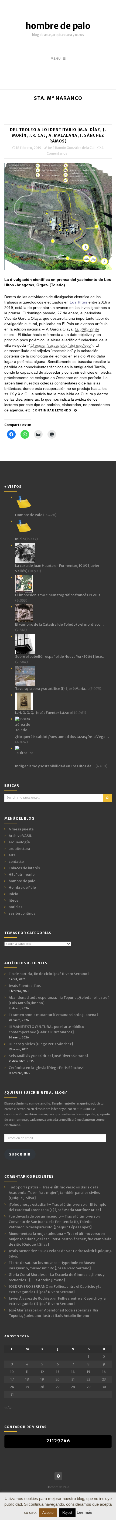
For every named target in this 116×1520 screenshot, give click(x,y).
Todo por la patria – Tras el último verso (42, 1187)
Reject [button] (67, 1513)
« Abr (8, 1407)
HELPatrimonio (22, 874)
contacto (16, 861)
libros (13, 900)
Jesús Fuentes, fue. (25, 985)
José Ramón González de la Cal (71, 148)
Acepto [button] (47, 1513)
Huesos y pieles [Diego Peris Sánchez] (41, 1044)
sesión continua (22, 913)
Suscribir (19, 1154)
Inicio (13, 894)
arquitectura (19, 848)
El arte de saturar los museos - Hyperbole (43, 1262)
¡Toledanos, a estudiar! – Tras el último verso (47, 1204)
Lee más (84, 1512)
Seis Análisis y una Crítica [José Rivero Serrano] (48, 1056)
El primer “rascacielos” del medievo (60, 345)
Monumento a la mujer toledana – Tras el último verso (54, 1233)
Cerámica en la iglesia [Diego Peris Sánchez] (46, 1067)
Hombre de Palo (22, 887)
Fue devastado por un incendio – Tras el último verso (53, 1216)
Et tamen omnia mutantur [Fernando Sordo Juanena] (53, 1015)
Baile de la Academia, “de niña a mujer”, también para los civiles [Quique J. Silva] (54, 1192)
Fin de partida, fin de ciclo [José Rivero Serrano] (49, 974)
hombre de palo (58, 26)
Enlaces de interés (24, 868)
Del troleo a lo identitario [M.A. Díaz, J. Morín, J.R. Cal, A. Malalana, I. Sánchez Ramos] (58, 135)
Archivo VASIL (20, 835)
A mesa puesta (21, 829)
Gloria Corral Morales (27, 1274)
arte (12, 855)
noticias (15, 907)
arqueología (19, 842)
